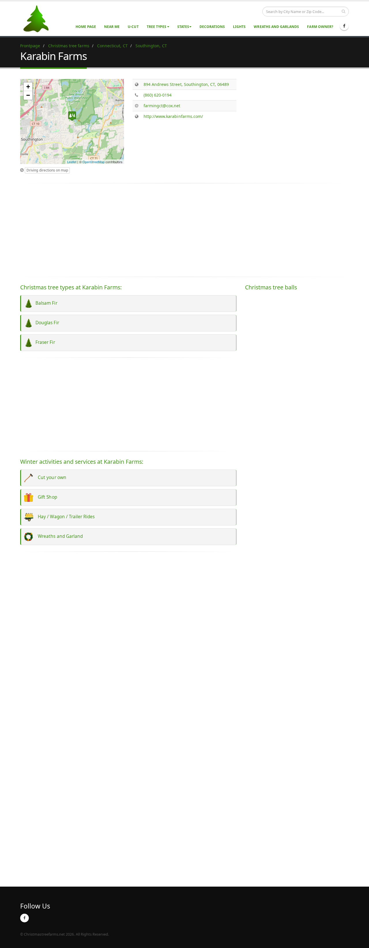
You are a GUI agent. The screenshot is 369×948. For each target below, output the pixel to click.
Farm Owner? (320, 26)
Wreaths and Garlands (276, 26)
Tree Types (157, 26)
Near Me (112, 26)
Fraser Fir (44, 342)
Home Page (86, 26)
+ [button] (28, 86)
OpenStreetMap (93, 161)
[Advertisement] (297, 119)
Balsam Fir (45, 303)
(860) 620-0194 (158, 95)
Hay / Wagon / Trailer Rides (64, 517)
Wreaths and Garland (58, 536)
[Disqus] (128, 636)
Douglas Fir (46, 323)
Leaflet (71, 161)
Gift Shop (45, 497)
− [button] (28, 95)
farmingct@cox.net (162, 105)
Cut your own (49, 477)
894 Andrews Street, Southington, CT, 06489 (186, 84)
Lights (239, 26)
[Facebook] (344, 26)
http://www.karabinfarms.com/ (173, 116)
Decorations (212, 26)
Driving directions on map (47, 170)
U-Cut (133, 26)
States (183, 26)
